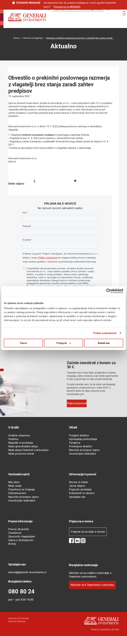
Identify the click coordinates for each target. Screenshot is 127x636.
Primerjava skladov (80, 446)
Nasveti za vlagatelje (32, 38)
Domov (16, 38)
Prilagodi (61, 343)
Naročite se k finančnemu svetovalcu (92, 584)
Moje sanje (14, 485)
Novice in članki (78, 482)
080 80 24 (21, 591)
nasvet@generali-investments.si (27, 572)
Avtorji (12, 543)
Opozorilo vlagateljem (21, 536)
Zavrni (23, 343)
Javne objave (77, 485)
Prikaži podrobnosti (105, 333)
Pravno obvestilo (18, 529)
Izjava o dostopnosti (20, 540)
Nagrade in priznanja (20, 442)
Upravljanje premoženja (83, 439)
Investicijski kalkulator (82, 453)
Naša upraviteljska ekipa (23, 446)
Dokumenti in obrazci (82, 493)
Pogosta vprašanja (80, 489)
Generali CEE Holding (18, 618)
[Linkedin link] (77, 541)
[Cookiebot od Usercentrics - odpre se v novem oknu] (108, 290)
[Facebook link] (71, 541)
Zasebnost (14, 532)
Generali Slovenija (16, 621)
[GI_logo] (27, 20)
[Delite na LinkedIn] (75, 181)
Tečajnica (74, 442)
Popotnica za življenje (21, 489)
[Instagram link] (83, 541)
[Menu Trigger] (124, 13)
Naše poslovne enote (21, 453)
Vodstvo (13, 439)
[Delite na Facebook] (34, 181)
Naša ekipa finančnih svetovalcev (28, 450)
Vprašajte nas (77, 496)
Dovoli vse (104, 343)
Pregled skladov (79, 435)
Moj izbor (14, 482)
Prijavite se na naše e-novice (88, 531)
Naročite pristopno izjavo (84, 450)
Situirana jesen (17, 493)
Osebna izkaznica (19, 435)
